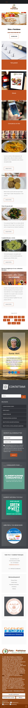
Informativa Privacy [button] (18, 690)
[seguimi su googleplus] (18, 372)
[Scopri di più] (14, 111)
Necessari (6, 702)
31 (23, 320)
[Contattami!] (14, 386)
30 (19, 320)
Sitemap (14, 588)
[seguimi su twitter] (15, 372)
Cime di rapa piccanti (7, 206)
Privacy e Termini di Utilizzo (16, 451)
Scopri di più (14, 36)
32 (9, 323)
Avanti (14, 323)
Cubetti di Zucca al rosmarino (14, 135)
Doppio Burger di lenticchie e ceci (10, 175)
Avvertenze (14, 586)
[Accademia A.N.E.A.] (14, 606)
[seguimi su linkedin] (12, 372)
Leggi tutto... (9, 168)
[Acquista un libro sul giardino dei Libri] (14, 535)
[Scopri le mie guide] (14, 80)
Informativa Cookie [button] (7, 690)
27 (8, 320)
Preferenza (15, 702)
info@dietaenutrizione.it (14, 564)
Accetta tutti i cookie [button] (8, 697)
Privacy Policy (14, 580)
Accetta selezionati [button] (14, 694)
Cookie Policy (14, 582)
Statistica (6, 704)
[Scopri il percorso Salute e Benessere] (14, 50)
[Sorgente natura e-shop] (14, 507)
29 (15, 320)
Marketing (14, 704)
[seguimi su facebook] (9, 372)
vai (23, 397)
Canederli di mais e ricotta (8, 238)
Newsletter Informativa (14, 584)
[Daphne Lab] (14, 632)
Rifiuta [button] (20, 697)
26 (4, 320)
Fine (18, 323)
